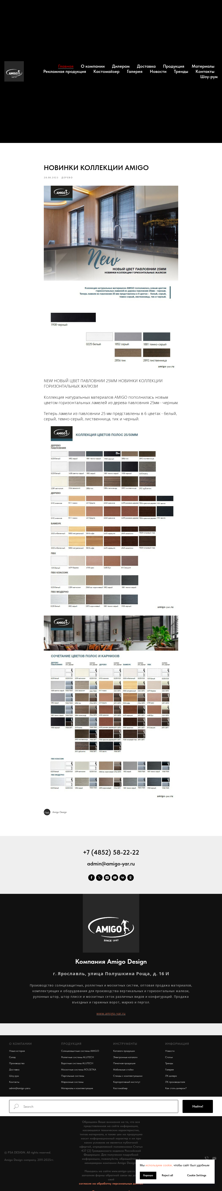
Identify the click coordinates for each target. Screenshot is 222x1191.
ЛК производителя (175, 1081)
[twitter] (99, 877)
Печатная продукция (124, 1063)
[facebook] (91, 877)
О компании (93, 66)
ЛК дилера (171, 1075)
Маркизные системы (72, 1081)
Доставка (146, 66)
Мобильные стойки (123, 1069)
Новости (158, 71)
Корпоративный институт (126, 1081)
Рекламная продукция (64, 71)
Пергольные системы (72, 1075)
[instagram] (107, 877)
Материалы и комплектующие (77, 1088)
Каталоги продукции (124, 1050)
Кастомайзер (106, 71)
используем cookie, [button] (159, 1165)
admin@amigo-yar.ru (111, 863)
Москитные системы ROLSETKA (78, 1069)
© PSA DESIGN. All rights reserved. (27, 1152)
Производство (16, 1063)
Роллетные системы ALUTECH (77, 1057)
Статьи (169, 1057)
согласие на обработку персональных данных (111, 1183)
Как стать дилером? (176, 1088)
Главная (65, 66)
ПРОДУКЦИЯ (71, 1043)
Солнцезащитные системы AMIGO (80, 1050)
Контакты (205, 71)
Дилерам (121, 66)
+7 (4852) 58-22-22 (111, 852)
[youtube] (115, 877)
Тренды (181, 71)
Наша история (17, 1050)
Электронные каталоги (125, 1057)
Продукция (173, 66)
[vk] (122, 877)
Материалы (203, 66)
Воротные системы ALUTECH (77, 1063)
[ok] (130, 877)
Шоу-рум (209, 76)
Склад (12, 1057)
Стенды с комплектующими (127, 1075)
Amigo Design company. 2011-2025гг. (29, 1160)
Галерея (134, 71)
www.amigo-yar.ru (111, 1013)
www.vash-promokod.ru (19, 1166)
